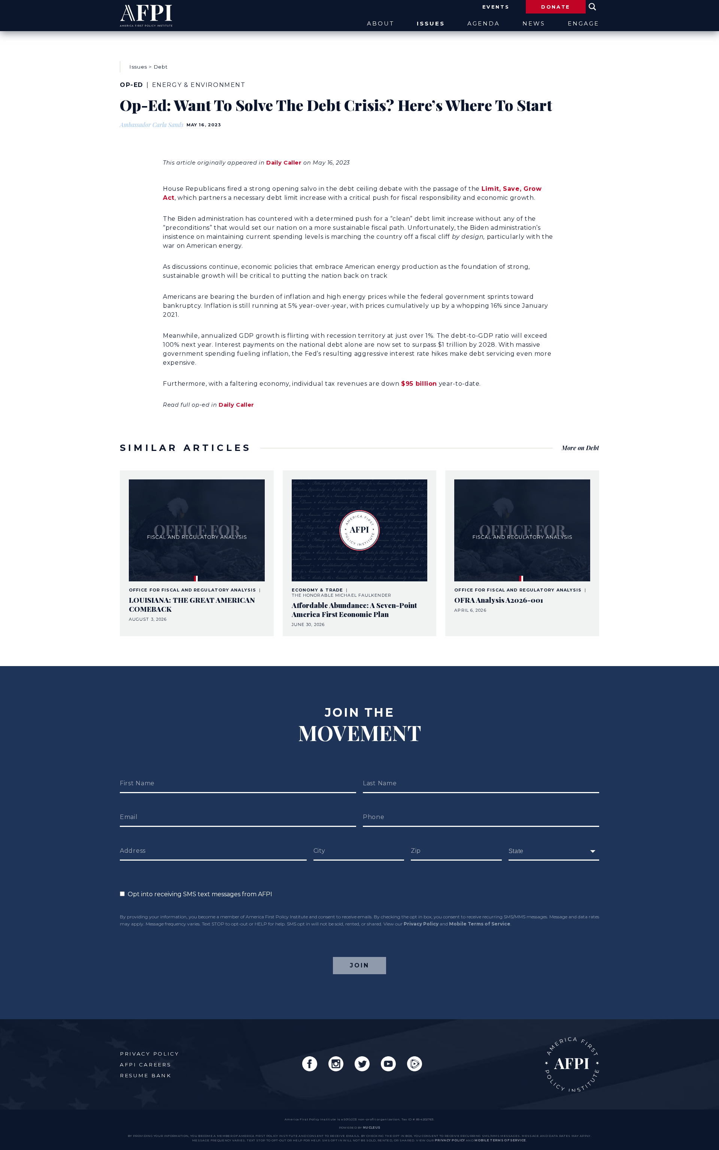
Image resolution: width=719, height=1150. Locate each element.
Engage (583, 24)
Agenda (483, 24)
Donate (555, 7)
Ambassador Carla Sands (151, 124)
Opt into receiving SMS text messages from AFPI (198, 894)
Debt (161, 67)
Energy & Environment (199, 84)
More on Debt (580, 448)
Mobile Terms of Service (479, 924)
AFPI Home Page (572, 1064)
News (533, 24)
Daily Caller (284, 162)
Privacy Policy (421, 924)
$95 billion (419, 383)
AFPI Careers (145, 1065)
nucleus (371, 1127)
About (380, 24)
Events (496, 7)
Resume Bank (146, 1075)
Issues (431, 24)
